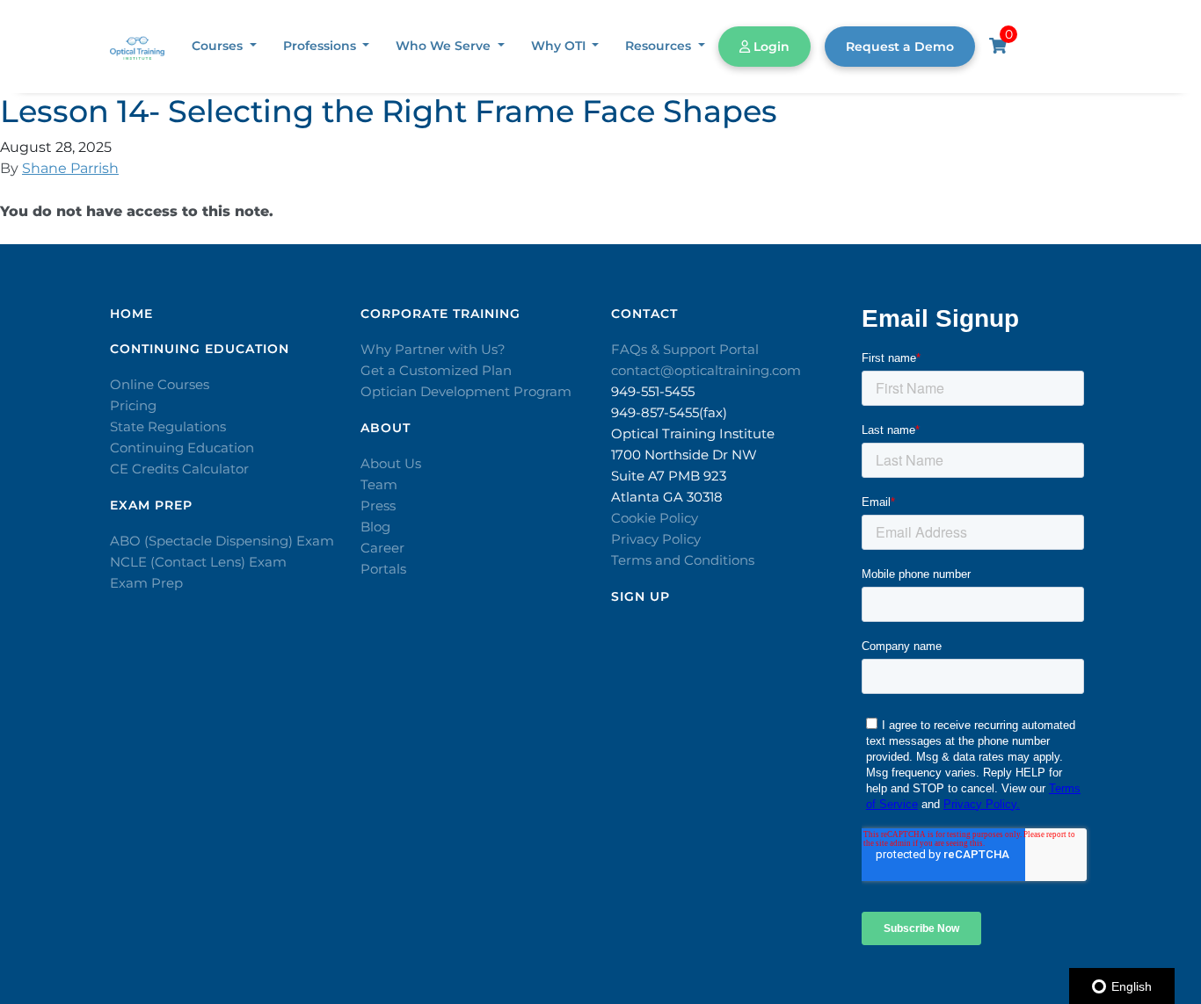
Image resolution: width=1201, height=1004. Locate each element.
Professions (321, 46)
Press (378, 505)
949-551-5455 (653, 391)
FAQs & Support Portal (685, 349)
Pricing (133, 405)
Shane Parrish (70, 168)
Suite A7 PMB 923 (668, 475)
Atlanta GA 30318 (667, 496)
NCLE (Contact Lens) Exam (198, 561)
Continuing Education (182, 447)
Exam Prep (146, 582)
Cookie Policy (654, 517)
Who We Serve (445, 46)
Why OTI (560, 46)
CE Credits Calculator (179, 468)
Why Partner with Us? (433, 349)
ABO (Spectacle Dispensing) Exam (222, 540)
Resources (660, 46)
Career (382, 547)
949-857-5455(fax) (669, 412)
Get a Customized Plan (436, 370)
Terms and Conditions (682, 560)
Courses (219, 46)
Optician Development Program (465, 391)
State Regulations (168, 426)
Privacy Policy (656, 539)
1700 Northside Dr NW (684, 454)
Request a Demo (900, 46)
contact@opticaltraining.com (706, 370)
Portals (383, 568)
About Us (390, 463)
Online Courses (159, 384)
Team (378, 484)
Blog (375, 526)
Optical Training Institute (693, 433)
